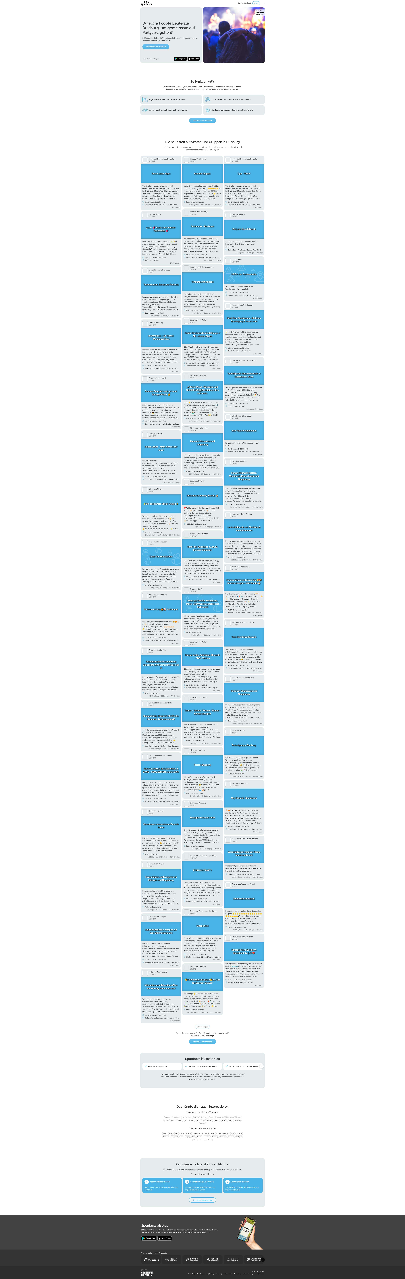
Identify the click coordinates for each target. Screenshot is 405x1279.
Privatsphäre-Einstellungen (233, 1274)
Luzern (199, 1137)
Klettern (238, 1117)
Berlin (170, 1133)
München (206, 1137)
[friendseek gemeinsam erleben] (151, 1259)
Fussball (211, 1117)
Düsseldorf (205, 1133)
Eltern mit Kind (186, 1117)
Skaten (217, 1120)
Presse (262, 1274)
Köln (181, 1137)
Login (256, 3)
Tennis (229, 1120)
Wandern (202, 1123)
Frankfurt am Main (222, 1133)
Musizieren (200, 1120)
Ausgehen (167, 1117)
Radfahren (209, 1120)
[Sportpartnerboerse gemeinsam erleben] (192, 1259)
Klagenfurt (175, 1137)
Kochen (166, 1120)
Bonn (182, 1133)
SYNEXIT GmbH (259, 1271)
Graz (232, 1133)
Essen (213, 1133)
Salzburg (223, 1137)
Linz (193, 1137)
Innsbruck (166, 1137)
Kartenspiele (230, 1117)
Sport (223, 1120)
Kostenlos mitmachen (156, 46)
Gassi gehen (220, 1117)
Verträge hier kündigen (216, 1274)
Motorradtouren (189, 1120)
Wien (195, 1140)
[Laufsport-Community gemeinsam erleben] (254, 1259)
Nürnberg (215, 1137)
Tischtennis (237, 1120)
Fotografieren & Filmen (199, 1117)
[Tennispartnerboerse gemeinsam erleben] (213, 1259)
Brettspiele (176, 1117)
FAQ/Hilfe (191, 1274)
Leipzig (188, 1137)
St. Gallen (231, 1137)
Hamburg (239, 1133)
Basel (164, 1133)
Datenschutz (204, 1274)
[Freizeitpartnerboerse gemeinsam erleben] (171, 1259)
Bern (176, 1133)
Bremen (188, 1133)
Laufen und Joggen (176, 1120)
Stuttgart (239, 1137)
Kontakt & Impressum (251, 1274)
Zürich (210, 1140)
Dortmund (197, 1133)
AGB (197, 1274)
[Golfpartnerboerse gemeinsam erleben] (233, 1259)
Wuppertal (202, 1140)
